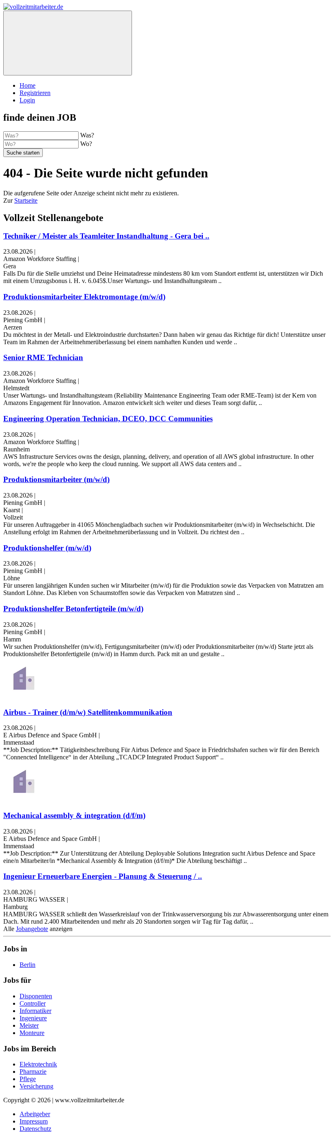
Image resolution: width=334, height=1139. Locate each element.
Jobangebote (32, 928)
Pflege (28, 1078)
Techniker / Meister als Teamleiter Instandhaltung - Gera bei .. (106, 236)
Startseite (25, 200)
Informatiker (35, 1010)
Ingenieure (33, 1018)
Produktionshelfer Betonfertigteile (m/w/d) (73, 608)
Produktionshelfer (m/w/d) (47, 548)
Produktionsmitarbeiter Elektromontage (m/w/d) (84, 296)
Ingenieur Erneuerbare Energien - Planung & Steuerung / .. (102, 876)
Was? (87, 135)
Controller (33, 1003)
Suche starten (23, 153)
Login (27, 100)
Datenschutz (35, 1128)
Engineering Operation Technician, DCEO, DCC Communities (108, 418)
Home (27, 85)
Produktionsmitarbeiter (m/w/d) (56, 479)
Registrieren (35, 92)
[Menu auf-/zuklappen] (67, 43)
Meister (29, 1025)
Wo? (86, 143)
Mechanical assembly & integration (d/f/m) (74, 815)
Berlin (27, 964)
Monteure (32, 1032)
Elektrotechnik (38, 1064)
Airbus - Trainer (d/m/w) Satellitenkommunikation (87, 712)
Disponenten (36, 996)
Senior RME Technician (43, 357)
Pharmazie (33, 1071)
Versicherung (36, 1086)
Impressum (34, 1121)
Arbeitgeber (35, 1113)
